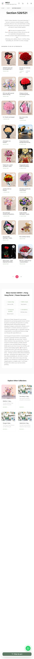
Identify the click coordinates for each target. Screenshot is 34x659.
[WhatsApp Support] (28, 648)
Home (2, 8)
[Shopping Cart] (22, 3)
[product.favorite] (13, 53)
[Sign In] (27, 3)
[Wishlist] (18, 3)
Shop (8, 8)
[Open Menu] (31, 3)
